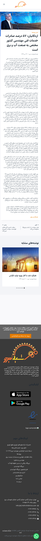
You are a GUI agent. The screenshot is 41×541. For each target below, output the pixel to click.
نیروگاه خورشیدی (19, 466)
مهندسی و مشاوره (19, 460)
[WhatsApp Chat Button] (36, 536)
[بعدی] (5, 267)
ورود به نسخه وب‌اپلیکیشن (20, 336)
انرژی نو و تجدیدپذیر (19, 472)
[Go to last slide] (35, 267)
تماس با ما (19, 478)
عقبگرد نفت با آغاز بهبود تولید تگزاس (22, 275)
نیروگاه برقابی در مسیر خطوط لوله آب (19, 463)
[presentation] (20, 259)
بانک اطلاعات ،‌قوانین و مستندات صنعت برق (19, 457)
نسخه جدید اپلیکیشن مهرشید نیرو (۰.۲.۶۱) (19, 451)
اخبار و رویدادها (35, 32)
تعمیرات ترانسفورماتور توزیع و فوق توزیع (19, 445)
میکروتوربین (19, 475)
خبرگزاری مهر (34, 217)
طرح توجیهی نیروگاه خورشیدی (19, 469)
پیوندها (19, 454)
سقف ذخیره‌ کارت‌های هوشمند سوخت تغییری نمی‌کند (9, 228)
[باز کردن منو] (4, 4)
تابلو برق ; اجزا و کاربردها (19, 448)
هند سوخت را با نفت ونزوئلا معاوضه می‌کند (30, 227)
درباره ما (19, 481)
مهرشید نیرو (32, 54)
